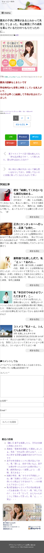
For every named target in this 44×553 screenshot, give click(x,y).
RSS (36, 143)
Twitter (36, 137)
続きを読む (35, 217)
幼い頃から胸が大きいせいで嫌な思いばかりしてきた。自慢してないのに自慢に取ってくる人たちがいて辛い (21, 172)
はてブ (23, 143)
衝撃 (17, 35)
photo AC (8, 113)
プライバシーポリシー (17, 545)
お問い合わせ (30, 545)
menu (7, 12)
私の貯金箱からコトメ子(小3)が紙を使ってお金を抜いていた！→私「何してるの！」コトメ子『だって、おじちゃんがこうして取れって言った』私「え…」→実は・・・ (24, 493)
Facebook (23, 137)
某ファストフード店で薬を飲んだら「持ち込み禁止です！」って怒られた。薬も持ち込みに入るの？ (21, 157)
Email (3, 410)
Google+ (12, 143)
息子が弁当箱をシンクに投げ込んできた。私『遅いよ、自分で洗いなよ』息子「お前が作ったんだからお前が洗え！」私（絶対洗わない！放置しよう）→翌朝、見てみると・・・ (24, 467)
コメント (4, 373)
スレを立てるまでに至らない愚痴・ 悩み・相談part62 (18, 111)
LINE (11, 137)
